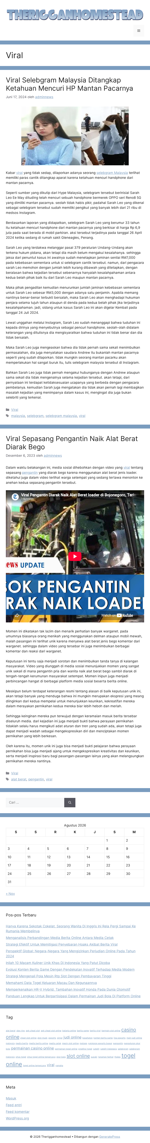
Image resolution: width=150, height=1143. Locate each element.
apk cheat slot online (51, 1030)
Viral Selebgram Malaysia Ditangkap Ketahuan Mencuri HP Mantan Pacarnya (69, 84)
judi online (72, 1037)
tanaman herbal (105, 1057)
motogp (83, 1043)
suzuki (94, 1057)
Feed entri (14, 1105)
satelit (96, 1049)
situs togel (21, 1057)
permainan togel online (66, 1049)
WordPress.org (17, 1118)
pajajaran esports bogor (100, 1043)
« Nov (10, 894)
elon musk (42, 1038)
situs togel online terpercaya (41, 1057)
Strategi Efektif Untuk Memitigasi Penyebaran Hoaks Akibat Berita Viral (62, 944)
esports (52, 1038)
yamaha (59, 1065)
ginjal (59, 1038)
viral (19, 173)
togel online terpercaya (34, 1065)
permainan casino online (32, 1048)
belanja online (69, 1030)
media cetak (55, 1043)
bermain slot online (111, 1030)
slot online (78, 1056)
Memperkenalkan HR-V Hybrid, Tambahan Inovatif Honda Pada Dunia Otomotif (68, 989)
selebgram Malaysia (112, 173)
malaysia (18, 416)
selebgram (35, 416)
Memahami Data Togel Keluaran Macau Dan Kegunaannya (51, 983)
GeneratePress (109, 1136)
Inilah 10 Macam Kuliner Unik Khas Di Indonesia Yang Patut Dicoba (58, 963)
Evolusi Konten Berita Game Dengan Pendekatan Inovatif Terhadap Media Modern (70, 969)
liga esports (120, 1038)
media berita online (38, 1043)
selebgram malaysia (61, 416)
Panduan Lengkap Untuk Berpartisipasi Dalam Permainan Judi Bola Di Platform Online (73, 996)
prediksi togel (85, 1049)
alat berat (18, 779)
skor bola (61, 1057)
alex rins (20, 1030)
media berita (22, 1043)
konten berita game (103, 1038)
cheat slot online (28, 1038)
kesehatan (87, 1038)
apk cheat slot (33, 1030)
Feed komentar (17, 1112)
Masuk (11, 1098)
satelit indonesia (108, 1049)
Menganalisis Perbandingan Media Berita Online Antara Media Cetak (60, 938)
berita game (83, 1030)
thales (117, 1057)
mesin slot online (70, 1043)
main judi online (134, 1038)
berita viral (95, 1030)
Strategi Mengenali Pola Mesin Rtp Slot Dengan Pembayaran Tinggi (58, 976)
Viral (14, 410)
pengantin (30, 473)
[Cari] (69, 802)
